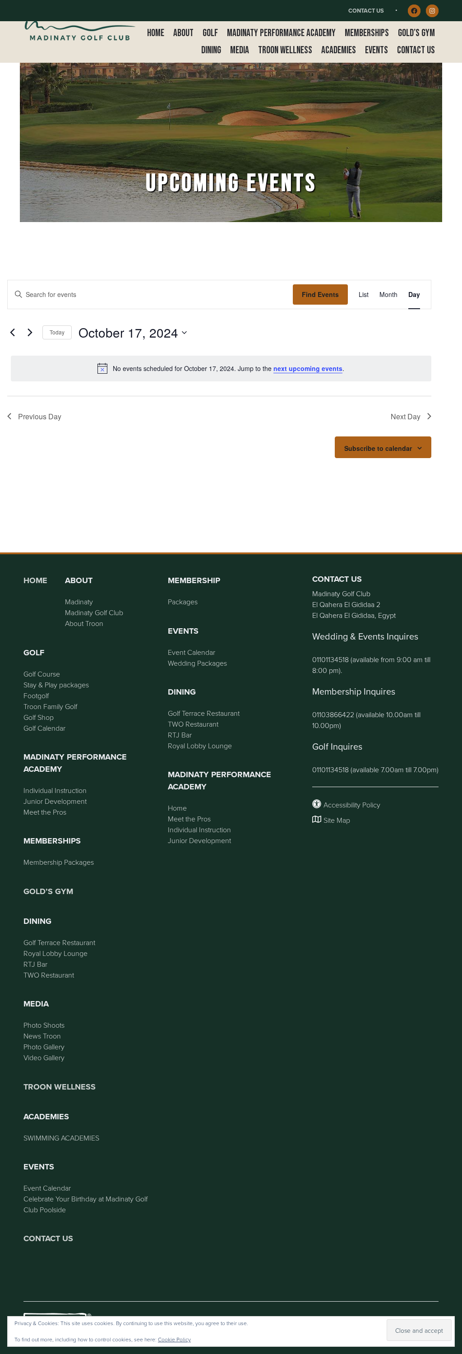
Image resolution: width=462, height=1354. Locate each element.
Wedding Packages (197, 663)
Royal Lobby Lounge (55, 953)
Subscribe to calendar (378, 448)
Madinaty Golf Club (94, 612)
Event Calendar (47, 1188)
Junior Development (55, 801)
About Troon (84, 623)
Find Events (320, 294)
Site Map (336, 820)
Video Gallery (44, 1057)
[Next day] (30, 332)
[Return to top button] (450, 541)
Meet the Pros (44, 812)
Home (35, 580)
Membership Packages (58, 862)
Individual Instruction (55, 790)
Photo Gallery (44, 1047)
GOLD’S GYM (48, 891)
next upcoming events (307, 368)
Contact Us (366, 10)
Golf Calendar (44, 728)
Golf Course (41, 674)
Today (57, 332)
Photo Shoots (44, 1025)
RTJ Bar (35, 964)
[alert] (221, 368)
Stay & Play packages (56, 685)
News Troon (42, 1036)
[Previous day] (12, 332)
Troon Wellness (59, 1087)
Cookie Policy (174, 1339)
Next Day (405, 416)
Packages (183, 602)
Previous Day (39, 416)
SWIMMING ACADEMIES (61, 1138)
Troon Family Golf (50, 706)
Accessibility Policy (351, 805)
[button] (183, 33)
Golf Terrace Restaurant (59, 942)
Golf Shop (38, 717)
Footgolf (36, 695)
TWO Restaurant (48, 975)
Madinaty (79, 602)
